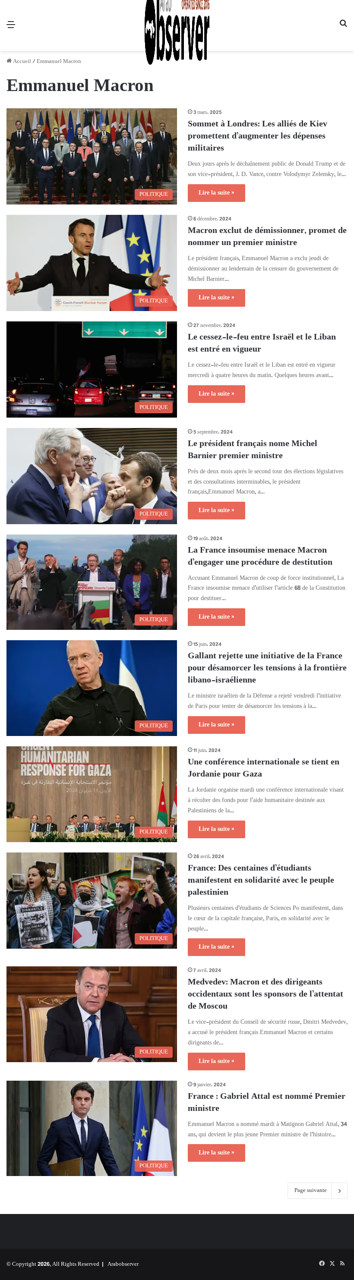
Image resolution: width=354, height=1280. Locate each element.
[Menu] (10, 28)
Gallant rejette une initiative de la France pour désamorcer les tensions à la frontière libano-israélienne (267, 668)
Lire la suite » (216, 193)
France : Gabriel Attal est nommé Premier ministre (266, 1103)
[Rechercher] (343, 28)
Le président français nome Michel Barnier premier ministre (252, 450)
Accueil (21, 61)
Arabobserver (123, 1264)
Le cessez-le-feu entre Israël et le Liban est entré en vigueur (262, 343)
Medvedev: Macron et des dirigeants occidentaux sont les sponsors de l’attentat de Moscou (265, 994)
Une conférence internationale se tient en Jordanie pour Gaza (263, 768)
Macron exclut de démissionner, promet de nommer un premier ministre (267, 237)
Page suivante (310, 1190)
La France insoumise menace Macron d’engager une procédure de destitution (260, 557)
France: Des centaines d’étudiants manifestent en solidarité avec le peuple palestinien (261, 881)
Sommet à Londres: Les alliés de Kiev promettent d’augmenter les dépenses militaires (257, 136)
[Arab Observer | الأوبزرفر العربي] (177, 25)
